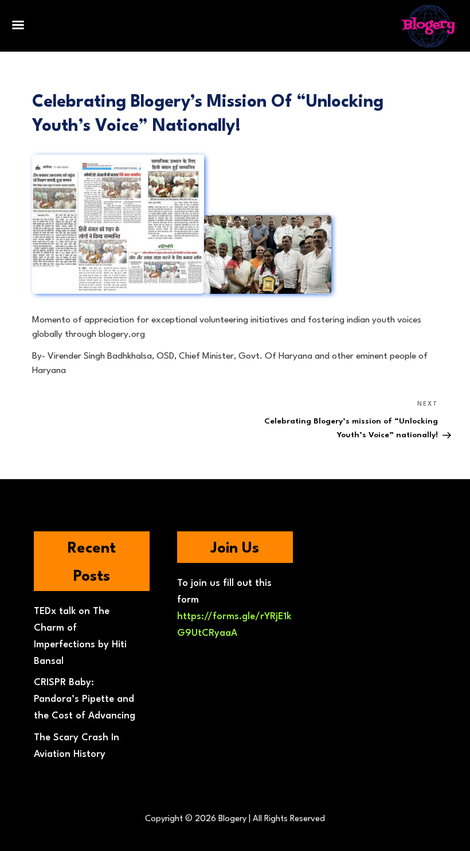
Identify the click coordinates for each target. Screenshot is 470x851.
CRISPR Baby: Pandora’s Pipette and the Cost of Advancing (84, 699)
